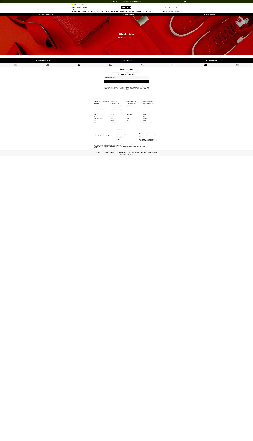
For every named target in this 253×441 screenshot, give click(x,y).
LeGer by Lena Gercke (98, 118)
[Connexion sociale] (95, 135)
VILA (95, 116)
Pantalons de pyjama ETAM (148, 103)
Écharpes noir (129, 105)
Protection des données (121, 152)
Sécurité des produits (152, 152)
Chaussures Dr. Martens (131, 103)
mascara (112, 120)
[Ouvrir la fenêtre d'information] (185, 1)
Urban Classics (113, 122)
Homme (79, 7)
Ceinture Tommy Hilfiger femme (116, 108)
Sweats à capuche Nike (131, 101)
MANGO (144, 114)
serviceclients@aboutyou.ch (123, 88)
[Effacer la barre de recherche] (180, 11)
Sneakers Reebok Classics (148, 101)
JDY (127, 120)
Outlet (74, 4)
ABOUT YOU (129, 114)
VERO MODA (112, 114)
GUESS (111, 118)
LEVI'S (111, 116)
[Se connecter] (170, 7)
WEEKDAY (145, 116)
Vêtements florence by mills (116, 105)
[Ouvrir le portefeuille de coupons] (166, 7)
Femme (73, 7)
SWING (128, 122)
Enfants (85, 7)
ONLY (95, 114)
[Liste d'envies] (177, 7)
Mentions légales (135, 152)
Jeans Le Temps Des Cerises (100, 107)
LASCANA (145, 118)
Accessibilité (143, 152)
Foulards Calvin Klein (114, 103)
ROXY (95, 120)
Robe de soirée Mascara (99, 108)
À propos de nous (99, 152)
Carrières (112, 152)
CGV (129, 152)
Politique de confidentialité (118, 87)
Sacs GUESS (145, 105)
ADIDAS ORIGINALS (147, 122)
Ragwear (96, 122)
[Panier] (181, 7)
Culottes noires (113, 101)
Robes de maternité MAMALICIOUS (101, 101)
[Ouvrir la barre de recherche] (163, 11)
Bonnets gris (96, 103)
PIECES (144, 120)
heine (128, 118)
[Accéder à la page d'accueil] (101, 130)
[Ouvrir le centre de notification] (173, 7)
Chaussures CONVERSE (131, 107)
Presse (106, 152)
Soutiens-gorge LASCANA (115, 107)
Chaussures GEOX (146, 107)
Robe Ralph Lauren (98, 105)
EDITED (128, 116)
